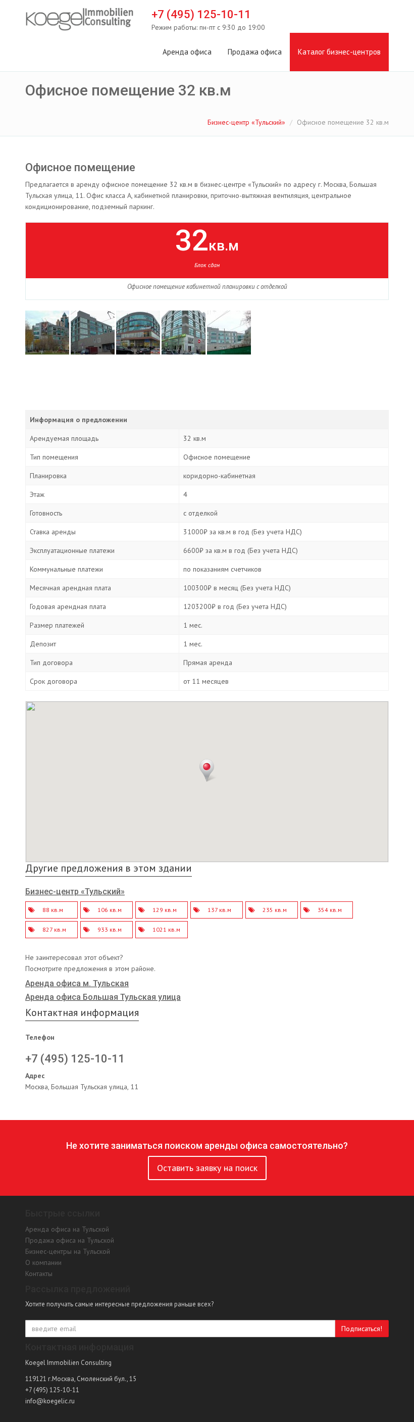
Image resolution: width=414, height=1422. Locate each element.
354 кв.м (330, 909)
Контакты (39, 1273)
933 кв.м (109, 929)
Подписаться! (361, 1328)
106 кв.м (109, 909)
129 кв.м (164, 909)
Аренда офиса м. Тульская (77, 983)
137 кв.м (219, 909)
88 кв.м (52, 909)
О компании (43, 1262)
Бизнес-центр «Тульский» (246, 122)
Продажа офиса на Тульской (69, 1240)
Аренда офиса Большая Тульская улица (103, 997)
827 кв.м (54, 929)
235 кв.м (275, 909)
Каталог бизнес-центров (339, 52)
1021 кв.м (166, 929)
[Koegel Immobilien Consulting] (79, 19)
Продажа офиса (255, 52)
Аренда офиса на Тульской (67, 1229)
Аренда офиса (187, 52)
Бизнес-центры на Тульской (67, 1251)
